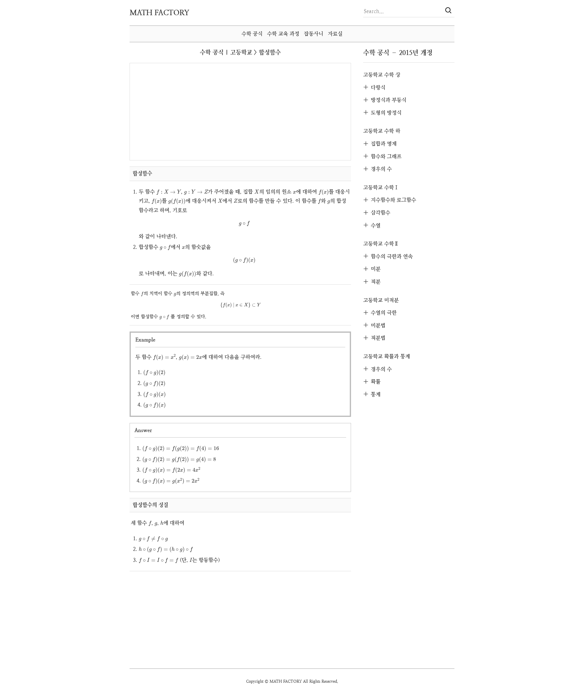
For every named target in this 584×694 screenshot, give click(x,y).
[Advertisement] (186, 111)
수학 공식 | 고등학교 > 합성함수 (240, 52)
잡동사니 (313, 34)
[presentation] (168, 192)
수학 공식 (252, 34)
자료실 (335, 34)
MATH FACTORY (159, 13)
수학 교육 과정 (283, 34)
